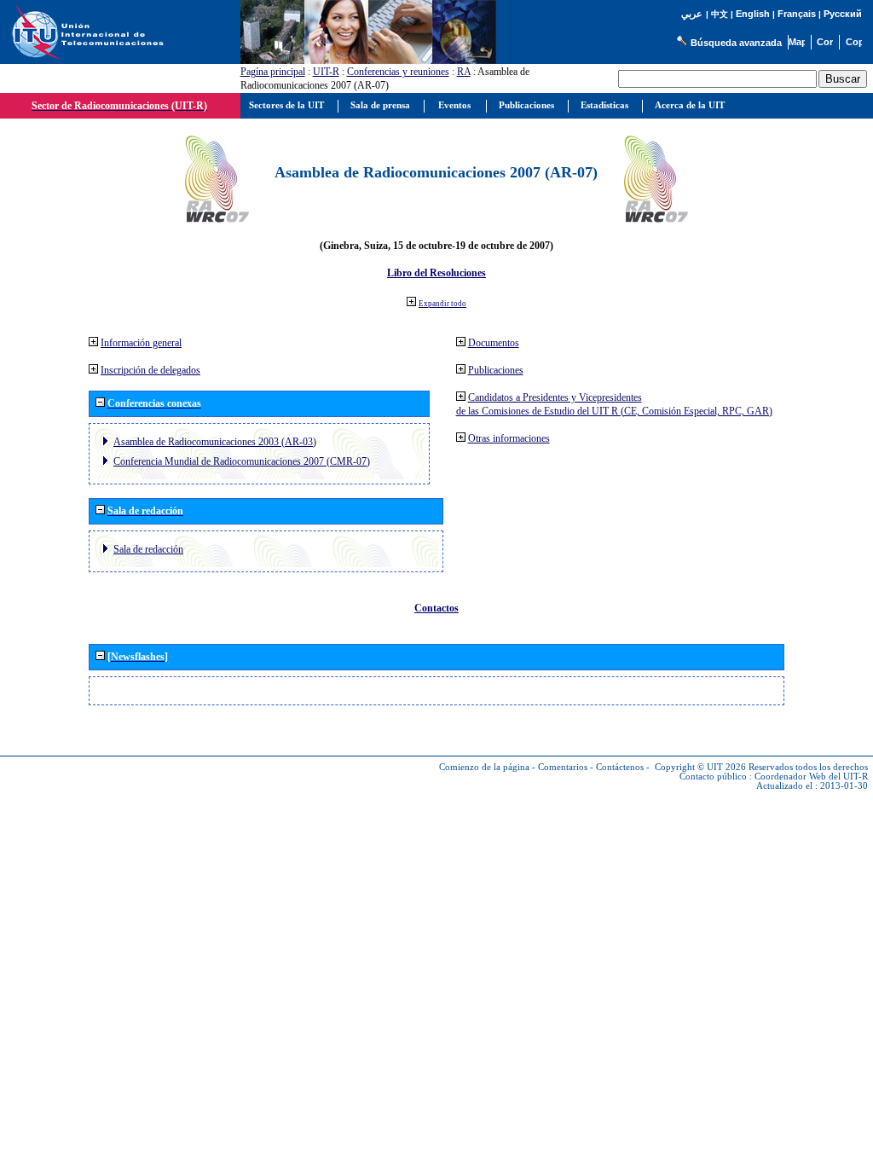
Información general (141, 343)
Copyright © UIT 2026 (700, 767)
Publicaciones (495, 370)
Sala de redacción (148, 549)
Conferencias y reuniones (398, 72)
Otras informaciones (509, 438)
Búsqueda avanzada (736, 43)
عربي (691, 14)
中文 (719, 14)
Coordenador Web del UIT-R (811, 776)
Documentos (493, 343)
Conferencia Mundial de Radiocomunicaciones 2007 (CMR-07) (241, 461)
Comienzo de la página (484, 767)
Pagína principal (272, 72)
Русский (843, 14)
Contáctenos (620, 767)
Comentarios (562, 767)
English (753, 14)
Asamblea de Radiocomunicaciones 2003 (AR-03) (214, 442)
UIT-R (326, 72)
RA (464, 72)
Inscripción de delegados (150, 370)
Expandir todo (442, 303)
